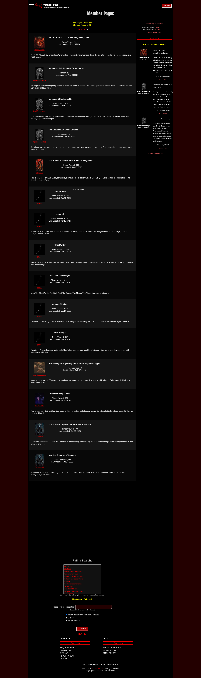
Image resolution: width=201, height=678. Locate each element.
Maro (39, 203)
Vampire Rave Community (73, 591)
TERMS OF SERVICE (112, 648)
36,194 (157, 30)
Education (67, 569)
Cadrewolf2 (39, 437)
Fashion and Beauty (71, 574)
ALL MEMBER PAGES (154, 153)
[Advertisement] (82, 520)
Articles (66, 566)
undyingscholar (39, 375)
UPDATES (64, 659)
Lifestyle (67, 581)
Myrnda (39, 173)
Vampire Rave (98, 669)
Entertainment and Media (73, 571)
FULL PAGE (163, 80)
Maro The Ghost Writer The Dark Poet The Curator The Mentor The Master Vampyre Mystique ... (70, 293)
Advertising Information (154, 24)
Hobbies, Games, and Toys (73, 576)
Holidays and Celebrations (73, 579)
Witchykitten (39, 50)
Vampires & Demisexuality (161, 119)
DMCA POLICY (109, 653)
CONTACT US (66, 650)
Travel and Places (70, 589)
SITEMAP (64, 653)
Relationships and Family (73, 584)
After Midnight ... (79, 189)
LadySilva (39, 406)
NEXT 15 (82, 29)
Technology (68, 586)
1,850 (156, 28)
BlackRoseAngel (39, 80)
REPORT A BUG (67, 656)
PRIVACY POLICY (110, 650)
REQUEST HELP (67, 648)
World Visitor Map (154, 32)
